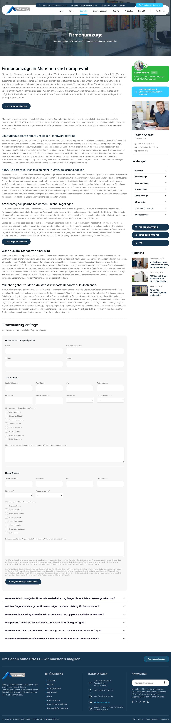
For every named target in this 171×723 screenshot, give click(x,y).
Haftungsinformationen (57, 708)
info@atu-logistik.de (102, 702)
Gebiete (115, 11)
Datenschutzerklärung (57, 704)
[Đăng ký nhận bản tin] (165, 683)
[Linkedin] (147, 702)
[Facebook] (133, 702)
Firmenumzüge (141, 195)
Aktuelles (129, 11)
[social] (167, 136)
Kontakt (141, 11)
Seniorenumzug (141, 183)
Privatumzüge (140, 176)
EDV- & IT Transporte (143, 208)
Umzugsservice (141, 215)
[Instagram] (140, 702)
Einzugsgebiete (54, 688)
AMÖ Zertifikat (53, 700)
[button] (140, 263)
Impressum (52, 692)
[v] (144, 702)
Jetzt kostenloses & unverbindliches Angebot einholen (150, 92)
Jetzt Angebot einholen (16, 106)
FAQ (134, 719)
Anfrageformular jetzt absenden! (23, 582)
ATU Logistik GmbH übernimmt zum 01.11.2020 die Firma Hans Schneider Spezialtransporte (159, 281)
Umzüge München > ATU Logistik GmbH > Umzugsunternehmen (79, 41)
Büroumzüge (140, 202)
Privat (71, 11)
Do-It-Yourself (140, 189)
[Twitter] (136, 702)
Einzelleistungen (100, 11)
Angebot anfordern (156, 659)
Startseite (138, 170)
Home (61, 11)
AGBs (49, 696)
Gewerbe (83, 11)
